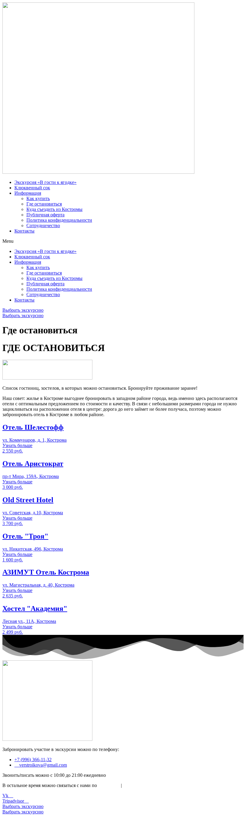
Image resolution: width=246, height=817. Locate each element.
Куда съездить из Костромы (54, 209)
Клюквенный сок (32, 187)
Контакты (24, 230)
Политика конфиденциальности (59, 220)
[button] (123, 241)
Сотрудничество (43, 225)
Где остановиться (44, 203)
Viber (129, 785)
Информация (27, 193)
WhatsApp (108, 785)
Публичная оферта (45, 214)
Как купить (38, 198)
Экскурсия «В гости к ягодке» (45, 182)
